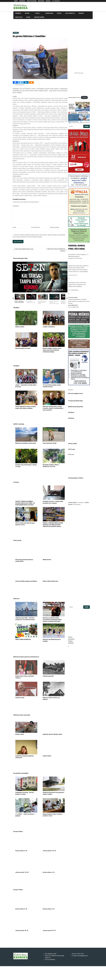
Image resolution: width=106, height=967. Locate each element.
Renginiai (28, 17)
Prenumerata (22, 1)
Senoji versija (41, 1)
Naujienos (27, 13)
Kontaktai (48, 1)
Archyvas (16, 32)
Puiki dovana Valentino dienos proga (24, 249)
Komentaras (16, 206)
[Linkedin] (25, 82)
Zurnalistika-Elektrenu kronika (74, 97)
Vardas (14, 227)
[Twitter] (20, 82)
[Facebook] (15, 82)
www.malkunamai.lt (73, 305)
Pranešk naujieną (49, 13)
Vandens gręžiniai (72, 502)
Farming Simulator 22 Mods (75, 478)
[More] (31, 82)
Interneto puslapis (54, 227)
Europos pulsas (18, 17)
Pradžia (16, 1)
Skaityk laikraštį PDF (70, 13)
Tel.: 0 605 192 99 (56, 1)
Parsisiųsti (84, 97)
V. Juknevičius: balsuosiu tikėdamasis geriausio (55, 250)
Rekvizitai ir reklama (31, 1)
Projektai (37, 13)
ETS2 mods (71, 454)
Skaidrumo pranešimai (39, 17)
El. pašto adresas (35, 227)
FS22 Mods (71, 418)
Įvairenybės (81, 13)
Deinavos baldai (72, 443)
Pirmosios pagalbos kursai (75, 393)
